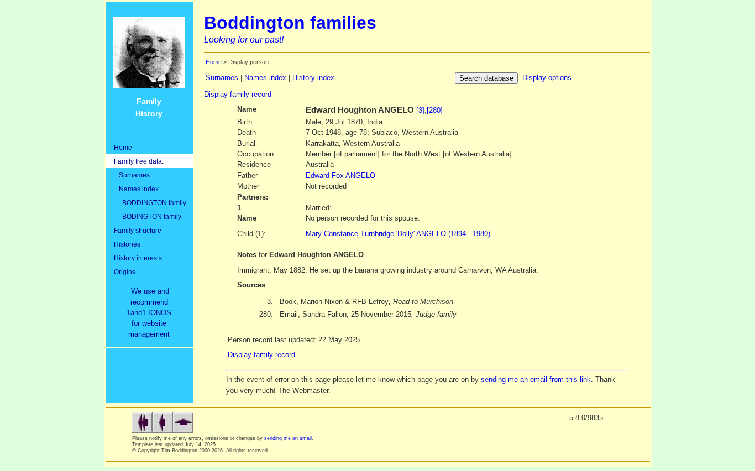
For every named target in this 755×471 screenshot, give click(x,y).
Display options (547, 78)
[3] (420, 110)
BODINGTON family (147, 216)
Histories (127, 244)
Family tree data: (139, 161)
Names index (136, 188)
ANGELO (340, 175)
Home (123, 147)
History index (313, 78)
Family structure (137, 230)
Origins (124, 271)
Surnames (132, 175)
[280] (435, 110)
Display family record (237, 94)
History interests (138, 257)
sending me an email (288, 438)
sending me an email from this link (536, 379)
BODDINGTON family (150, 202)
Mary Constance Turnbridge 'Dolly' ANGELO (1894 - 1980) (398, 233)
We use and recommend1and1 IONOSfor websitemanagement (151, 312)
